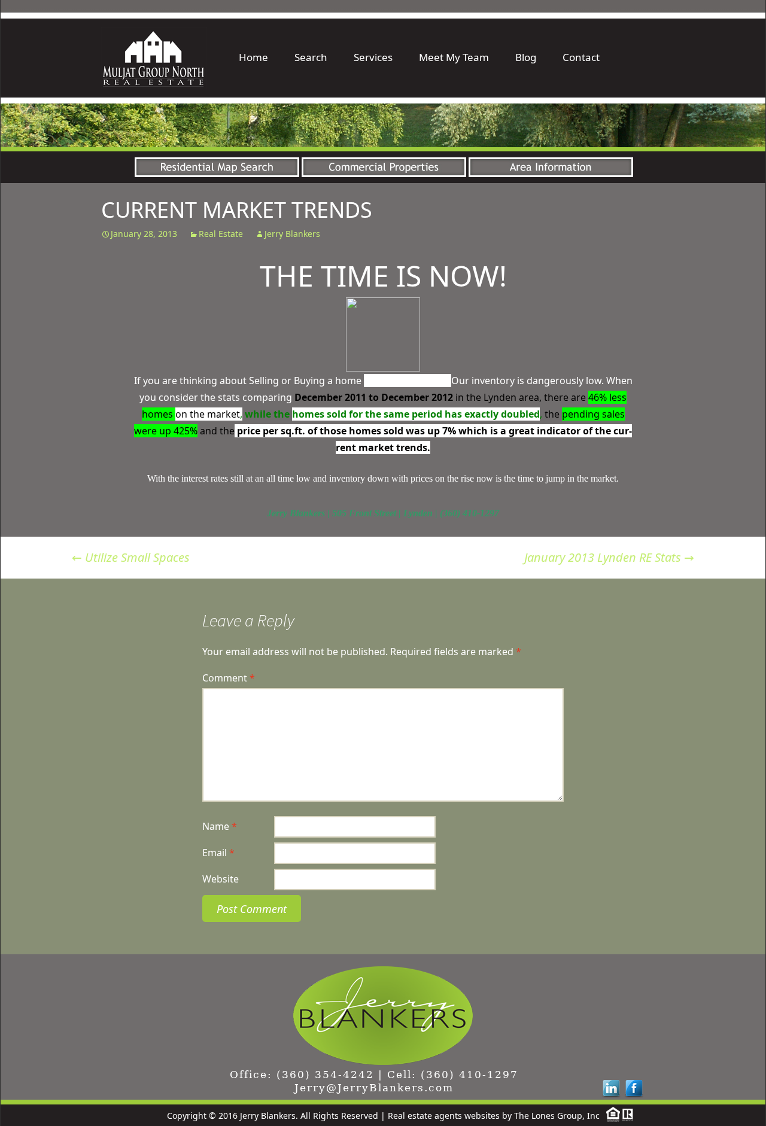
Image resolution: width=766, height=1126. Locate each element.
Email (218, 852)
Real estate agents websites (444, 1115)
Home (253, 57)
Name (219, 826)
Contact (581, 57)
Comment (228, 677)
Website (220, 878)
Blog (525, 57)
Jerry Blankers (292, 233)
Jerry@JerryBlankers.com (374, 1088)
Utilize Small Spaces (131, 557)
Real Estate (221, 233)
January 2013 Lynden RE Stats (609, 557)
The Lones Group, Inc (557, 1115)
